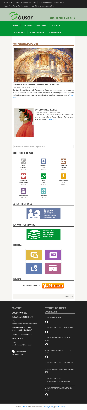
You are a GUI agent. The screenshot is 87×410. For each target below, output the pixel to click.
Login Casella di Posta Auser (26, 2)
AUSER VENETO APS (53, 318)
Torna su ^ (68, 297)
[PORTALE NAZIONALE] (53, 268)
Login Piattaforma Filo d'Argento (16, 6)
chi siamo (27, 25)
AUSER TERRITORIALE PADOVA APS (59, 328)
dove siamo (41, 25)
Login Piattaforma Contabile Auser (51, 2)
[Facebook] (46, 322)
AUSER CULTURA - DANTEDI (46, 109)
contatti (56, 25)
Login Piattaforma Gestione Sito (42, 6)
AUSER (24, 407)
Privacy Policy (49, 407)
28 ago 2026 (7, 2)
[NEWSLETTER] (53, 255)
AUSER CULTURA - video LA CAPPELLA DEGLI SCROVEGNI (36, 84)
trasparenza (54, 32)
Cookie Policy (60, 407)
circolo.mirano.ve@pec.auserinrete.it (25, 324)
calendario (19, 32)
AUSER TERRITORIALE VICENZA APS (59, 363)
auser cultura (37, 32)
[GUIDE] (34, 268)
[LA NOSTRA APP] (34, 255)
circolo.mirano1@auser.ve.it (22, 345)
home (15, 25)
